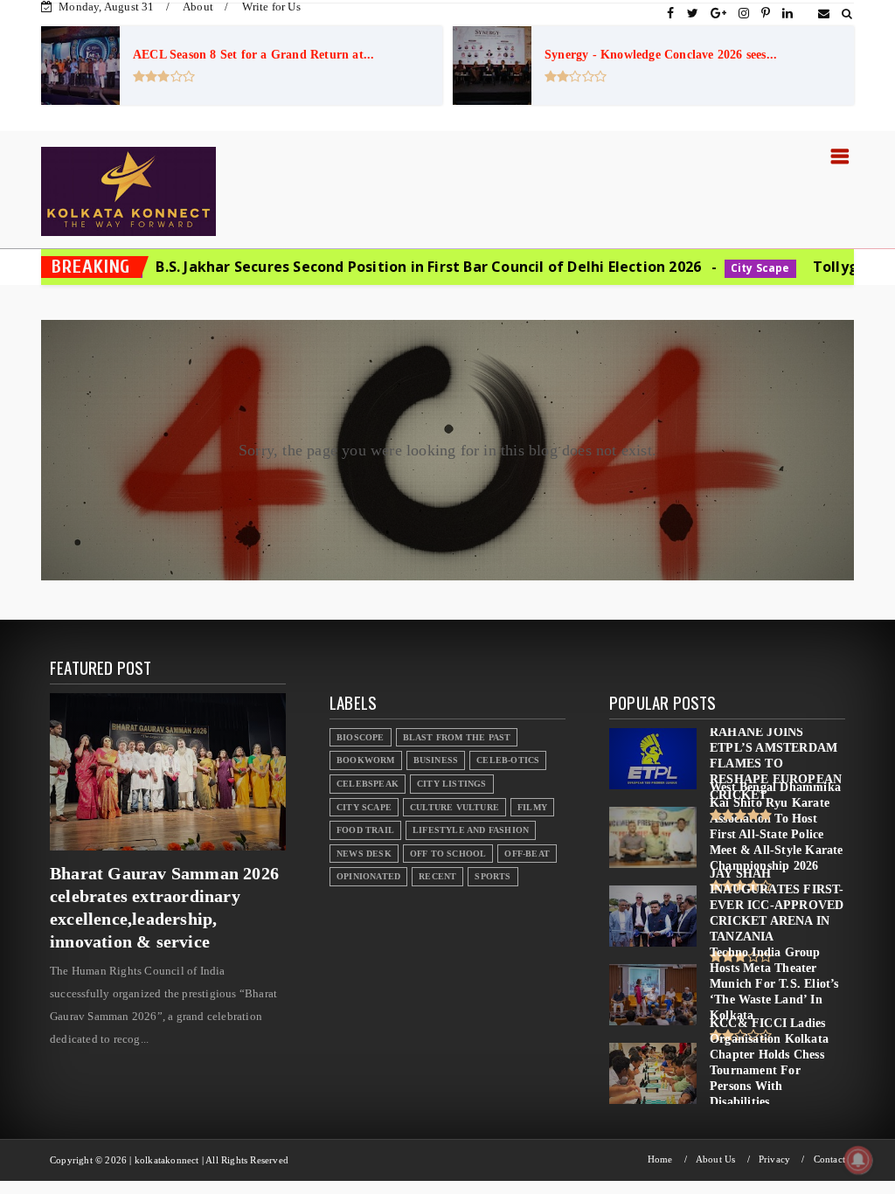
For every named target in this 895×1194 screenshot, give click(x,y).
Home (660, 1159)
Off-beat (527, 853)
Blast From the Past (457, 737)
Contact (829, 1159)
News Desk (364, 853)
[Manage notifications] (858, 1160)
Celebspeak (367, 783)
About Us (716, 1159)
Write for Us (271, 6)
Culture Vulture (454, 807)
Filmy (532, 807)
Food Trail (365, 830)
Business (436, 760)
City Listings (452, 783)
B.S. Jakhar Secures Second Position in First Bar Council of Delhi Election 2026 (335, 266)
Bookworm (365, 760)
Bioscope (360, 737)
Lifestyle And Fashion (471, 830)
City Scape (667, 267)
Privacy (774, 1159)
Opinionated (368, 876)
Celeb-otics (507, 760)
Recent (437, 876)
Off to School (448, 853)
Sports (492, 876)
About (198, 6)
